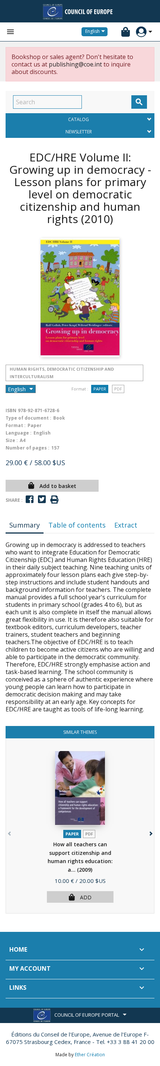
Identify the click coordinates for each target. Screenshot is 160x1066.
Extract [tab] (125, 524)
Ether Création (90, 1054)
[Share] (29, 499)
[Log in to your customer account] (141, 32)
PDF (118, 389)
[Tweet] (42, 499)
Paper (99, 389)
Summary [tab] (24, 524)
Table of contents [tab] (77, 524)
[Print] (54, 499)
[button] (150, 832)
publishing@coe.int (75, 64)
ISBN (11, 410)
